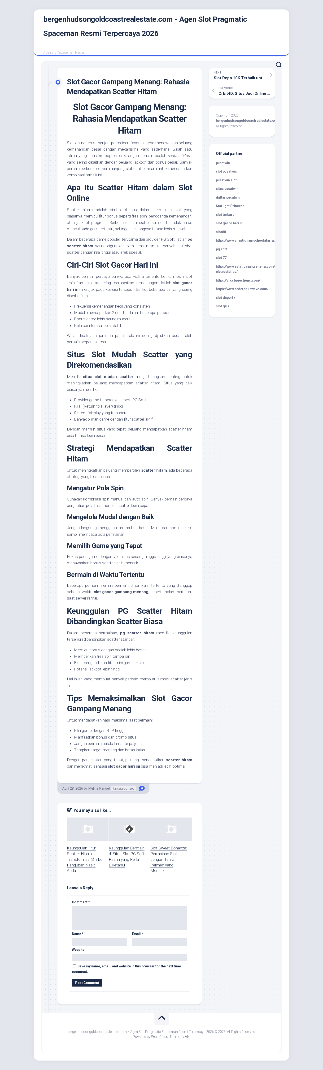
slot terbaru (225, 215)
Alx (187, 1037)
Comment (81, 902)
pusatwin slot (226, 180)
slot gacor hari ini (230, 223)
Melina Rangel (99, 788)
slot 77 (221, 258)
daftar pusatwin (228, 197)
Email (137, 934)
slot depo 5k (225, 298)
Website (78, 950)
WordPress (159, 1037)
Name (77, 934)
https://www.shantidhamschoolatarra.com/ (249, 240)
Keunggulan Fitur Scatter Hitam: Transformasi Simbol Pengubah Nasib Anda (85, 859)
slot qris (222, 306)
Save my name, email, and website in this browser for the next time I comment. (127, 969)
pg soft (221, 249)
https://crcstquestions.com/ (238, 280)
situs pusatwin (227, 189)
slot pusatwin (226, 171)
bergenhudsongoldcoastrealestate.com (247, 120)
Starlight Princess (230, 206)
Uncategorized (124, 788)
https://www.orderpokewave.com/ (242, 289)
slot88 (221, 232)
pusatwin (223, 163)
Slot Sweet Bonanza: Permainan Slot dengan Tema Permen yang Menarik (168, 859)
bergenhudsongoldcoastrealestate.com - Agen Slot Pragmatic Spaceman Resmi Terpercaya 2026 (145, 26)
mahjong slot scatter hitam (133, 168)
